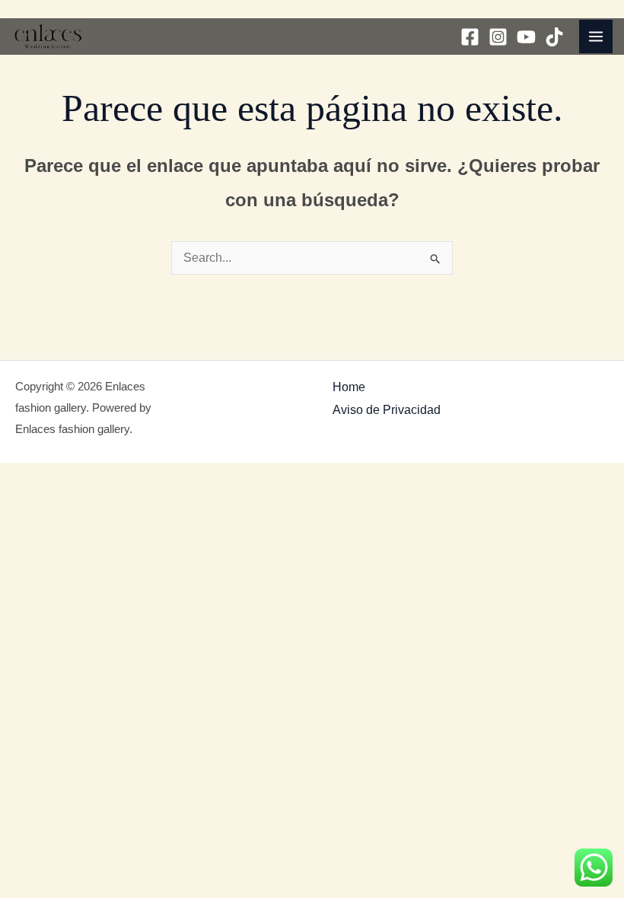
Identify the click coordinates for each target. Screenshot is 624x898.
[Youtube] (526, 36)
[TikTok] (554, 36)
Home (349, 387)
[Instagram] (498, 36)
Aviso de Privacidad (387, 409)
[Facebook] (469, 36)
